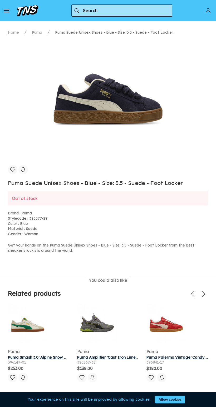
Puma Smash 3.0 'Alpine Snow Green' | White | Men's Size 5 (62, 357)
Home (13, 32)
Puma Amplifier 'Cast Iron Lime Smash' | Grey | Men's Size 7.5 (133, 357)
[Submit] (77, 10)
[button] (6, 10)
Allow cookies (170, 399)
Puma (37, 32)
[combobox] (121, 10)
